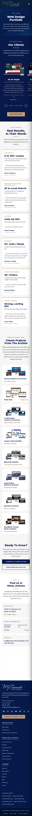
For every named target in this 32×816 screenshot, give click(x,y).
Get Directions (10, 614)
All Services (5, 782)
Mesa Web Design (6, 796)
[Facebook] (3, 711)
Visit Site (13, 99)
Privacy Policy (13, 813)
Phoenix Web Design (18, 796)
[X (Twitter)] (24, 711)
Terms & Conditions (23, 813)
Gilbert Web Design (19, 798)
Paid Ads (4, 745)
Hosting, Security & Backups (9, 732)
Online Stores (5, 730)
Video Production (6, 759)
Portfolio (4, 774)
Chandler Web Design (7, 798)
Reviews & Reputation (8, 753)
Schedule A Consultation (16, 561)
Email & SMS (5, 750)
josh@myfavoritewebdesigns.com (16, 641)
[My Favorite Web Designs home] (14, 4)
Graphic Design (6, 756)
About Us (4, 768)
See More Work (16, 114)
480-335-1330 (9, 643)
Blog (3, 779)
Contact (4, 785)
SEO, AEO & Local (7, 742)
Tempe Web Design (7, 801)
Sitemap (6, 813)
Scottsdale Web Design (8, 804)
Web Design (5, 727)
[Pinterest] (20, 711)
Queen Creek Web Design (19, 801)
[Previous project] (6, 105)
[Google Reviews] (28, 711)
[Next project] (26, 105)
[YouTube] (16, 711)
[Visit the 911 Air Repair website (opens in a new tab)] (14, 69)
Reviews (4, 777)
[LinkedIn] (11, 711)
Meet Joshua (5, 771)
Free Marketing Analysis (16, 567)
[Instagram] (7, 711)
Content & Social (6, 747)
